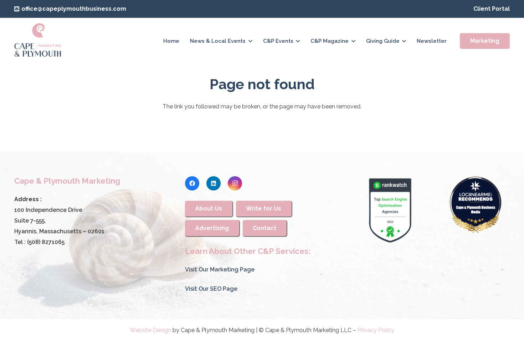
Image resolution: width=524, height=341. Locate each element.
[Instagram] (235, 183)
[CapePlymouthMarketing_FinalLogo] (38, 41)
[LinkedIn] (213, 183)
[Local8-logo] (475, 205)
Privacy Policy (376, 330)
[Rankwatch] (390, 210)
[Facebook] (192, 183)
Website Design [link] (150, 330)
